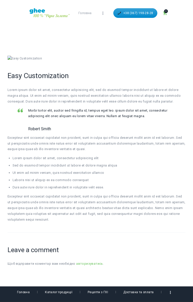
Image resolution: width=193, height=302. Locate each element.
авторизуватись (89, 263)
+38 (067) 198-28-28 (138, 13)
